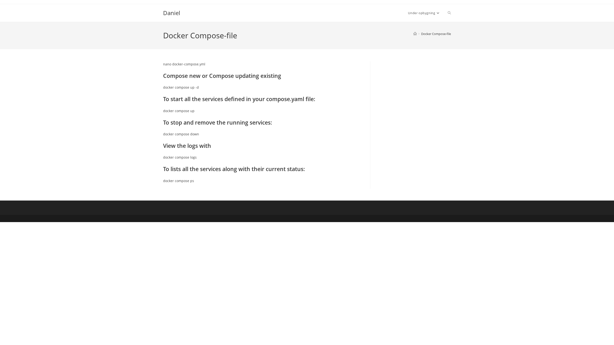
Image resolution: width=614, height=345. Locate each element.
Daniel (171, 13)
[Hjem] (415, 34)
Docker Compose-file (436, 34)
